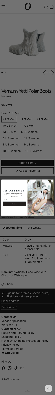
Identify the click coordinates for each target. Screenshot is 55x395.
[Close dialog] (52, 181)
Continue (14, 204)
